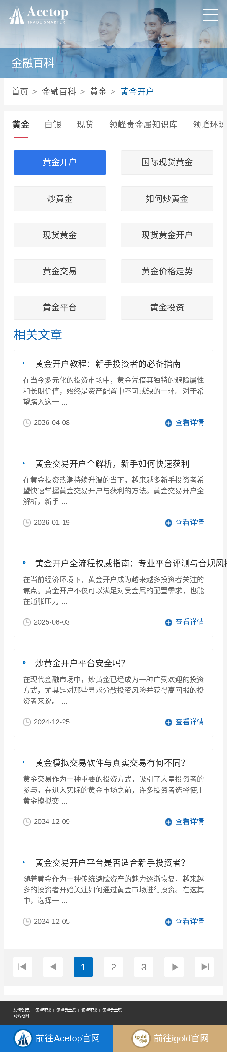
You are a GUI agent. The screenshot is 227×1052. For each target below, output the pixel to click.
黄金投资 (167, 307)
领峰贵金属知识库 (143, 124)
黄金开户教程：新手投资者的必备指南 (108, 364)
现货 (85, 124)
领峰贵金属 (66, 1010)
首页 (20, 91)
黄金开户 (137, 91)
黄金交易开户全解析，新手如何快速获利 (112, 463)
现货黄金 (60, 235)
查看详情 (189, 422)
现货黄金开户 (167, 235)
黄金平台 (60, 307)
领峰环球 (43, 1010)
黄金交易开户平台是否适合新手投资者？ (112, 862)
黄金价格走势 (167, 271)
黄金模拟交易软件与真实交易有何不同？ (112, 763)
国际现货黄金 (167, 162)
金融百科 (59, 91)
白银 (52, 124)
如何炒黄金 (167, 198)
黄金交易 (60, 271)
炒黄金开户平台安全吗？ (82, 663)
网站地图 (21, 1016)
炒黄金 (60, 198)
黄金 (98, 91)
